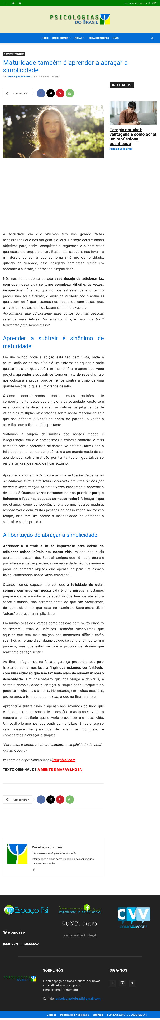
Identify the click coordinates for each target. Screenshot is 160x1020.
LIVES (115, 37)
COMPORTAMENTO (14, 53)
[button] (152, 38)
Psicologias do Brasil (19, 76)
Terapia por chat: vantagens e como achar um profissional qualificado (133, 136)
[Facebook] (6, 3)
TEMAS (78, 37)
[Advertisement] (53, 194)
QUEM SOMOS (60, 37)
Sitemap (98, 1014)
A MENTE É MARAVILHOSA (60, 769)
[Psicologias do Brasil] (80, 19)
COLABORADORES (99, 37)
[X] (20, 3)
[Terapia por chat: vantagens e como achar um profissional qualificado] (133, 103)
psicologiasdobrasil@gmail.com (78, 998)
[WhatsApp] (70, 93)
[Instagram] (13, 3)
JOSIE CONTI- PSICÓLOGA (21, 944)
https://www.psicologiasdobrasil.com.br (54, 853)
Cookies (51, 1014)
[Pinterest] (60, 93)
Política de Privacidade (74, 1014)
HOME (45, 37)
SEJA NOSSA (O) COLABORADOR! (127, 1014)
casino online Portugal (80, 935)
